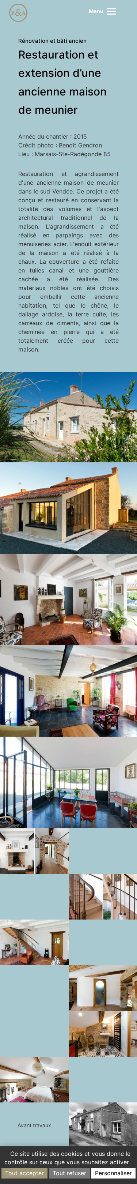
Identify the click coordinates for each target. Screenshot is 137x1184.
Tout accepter (24, 1173)
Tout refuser (69, 1173)
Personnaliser (113, 1173)
